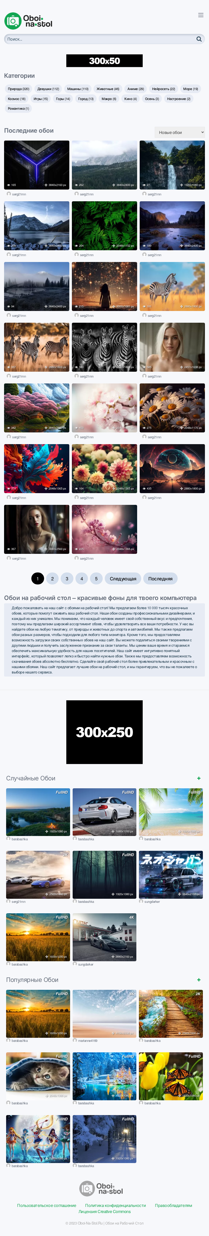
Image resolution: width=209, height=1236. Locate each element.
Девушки (48, 88)
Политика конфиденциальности (115, 1205)
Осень (152, 98)
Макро (109, 98)
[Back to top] (195, 1220)
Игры (41, 98)
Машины (77, 88)
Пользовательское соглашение (46, 1205)
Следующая (123, 578)
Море (190, 88)
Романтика (18, 108)
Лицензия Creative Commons (105, 1211)
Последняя (160, 578)
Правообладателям (173, 1205)
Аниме (135, 88)
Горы (63, 98)
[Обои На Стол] (32, 21)
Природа (18, 88)
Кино (130, 98)
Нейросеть (163, 88)
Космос (16, 98)
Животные (108, 88)
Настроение (178, 98)
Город (86, 98)
